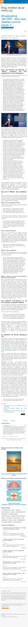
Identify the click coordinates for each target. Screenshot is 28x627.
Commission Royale (6, 510)
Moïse (10, 37)
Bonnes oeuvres (17, 518)
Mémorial (18, 510)
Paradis (10, 520)
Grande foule (9, 518)
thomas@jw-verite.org (18, 598)
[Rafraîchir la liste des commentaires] (10, 423)
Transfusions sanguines (7, 522)
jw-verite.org (3, 590)
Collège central (14, 37)
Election (12, 512)
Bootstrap (3, 614)
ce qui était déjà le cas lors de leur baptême (12, 346)
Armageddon (4, 514)
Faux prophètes (22, 35)
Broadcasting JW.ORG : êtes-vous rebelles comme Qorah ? (13, 20)
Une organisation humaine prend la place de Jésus (14, 410)
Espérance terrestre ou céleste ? (18, 516)
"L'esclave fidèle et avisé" (9, 412)
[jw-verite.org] (2, 2)
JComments (25, 441)
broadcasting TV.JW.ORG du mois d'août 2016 (14, 75)
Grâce (13, 510)
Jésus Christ (4, 35)
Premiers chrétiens (6, 516)
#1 (3, 425)
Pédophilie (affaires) (13, 514)
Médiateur (17, 35)
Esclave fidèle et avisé (11, 35)
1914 (23, 518)
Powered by (7, 620)
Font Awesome (4, 616)
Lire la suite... (23, 536)
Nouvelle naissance (17, 522)
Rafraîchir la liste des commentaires (11, 436)
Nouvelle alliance (21, 520)
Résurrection (4, 520)
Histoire (3, 518)
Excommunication (5, 37)
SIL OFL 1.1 (16, 616)
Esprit (15, 520)
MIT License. (3, 615)
